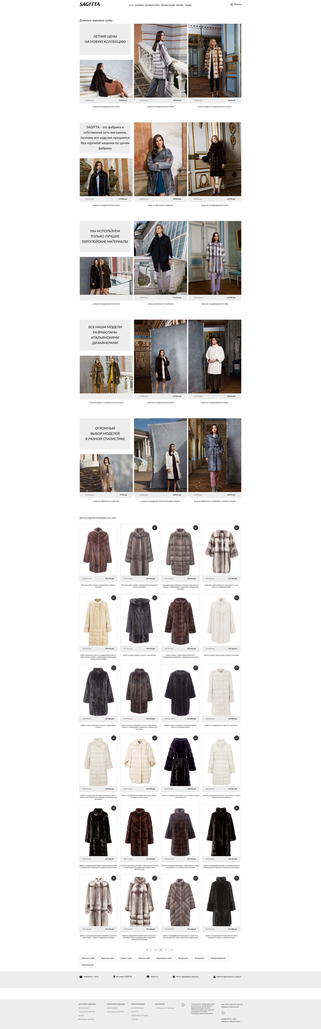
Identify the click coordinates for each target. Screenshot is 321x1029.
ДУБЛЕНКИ (139, 5)
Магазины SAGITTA (124, 977)
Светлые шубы (144, 958)
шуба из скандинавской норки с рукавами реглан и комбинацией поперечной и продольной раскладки (221, 866)
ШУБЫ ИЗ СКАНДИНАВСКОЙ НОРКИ (106, 304)
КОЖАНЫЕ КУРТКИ (152, 5)
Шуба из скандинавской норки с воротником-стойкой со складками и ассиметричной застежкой (180, 866)
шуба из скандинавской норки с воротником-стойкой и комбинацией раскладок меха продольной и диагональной (139, 867)
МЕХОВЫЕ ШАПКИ (168, 5)
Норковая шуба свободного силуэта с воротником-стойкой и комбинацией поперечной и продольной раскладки (180, 587)
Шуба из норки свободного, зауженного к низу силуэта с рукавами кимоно (180, 726)
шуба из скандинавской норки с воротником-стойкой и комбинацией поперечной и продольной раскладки (98, 866)
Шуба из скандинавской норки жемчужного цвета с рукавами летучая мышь (139, 796)
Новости (154, 977)
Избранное (237, 4)
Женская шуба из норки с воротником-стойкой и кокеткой (98, 586)
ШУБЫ (131, 5)
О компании (137, 1008)
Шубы (81, 1016)
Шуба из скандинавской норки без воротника (221, 725)
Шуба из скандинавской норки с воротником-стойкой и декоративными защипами (221, 796)
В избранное (142, 100)
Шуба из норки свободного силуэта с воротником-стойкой (98, 726)
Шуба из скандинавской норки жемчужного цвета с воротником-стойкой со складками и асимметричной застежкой (98, 797)
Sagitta (134, 1012)
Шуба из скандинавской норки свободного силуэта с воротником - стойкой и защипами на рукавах (98, 936)
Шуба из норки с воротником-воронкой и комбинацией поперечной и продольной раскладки (180, 656)
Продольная (183, 958)
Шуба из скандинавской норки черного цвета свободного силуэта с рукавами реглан (221, 936)
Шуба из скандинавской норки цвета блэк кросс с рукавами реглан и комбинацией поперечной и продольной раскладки (139, 937)
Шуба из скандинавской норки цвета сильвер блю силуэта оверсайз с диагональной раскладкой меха (180, 936)
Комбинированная (218, 958)
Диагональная (88, 965)
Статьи (134, 1019)
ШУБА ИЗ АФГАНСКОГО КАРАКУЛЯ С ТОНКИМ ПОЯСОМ (214, 501)
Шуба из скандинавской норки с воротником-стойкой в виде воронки (180, 796)
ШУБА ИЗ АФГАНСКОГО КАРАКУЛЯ (160, 205)
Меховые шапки (86, 1019)
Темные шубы (126, 958)
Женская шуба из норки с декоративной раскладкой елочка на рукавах (139, 586)
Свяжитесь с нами (91, 977)
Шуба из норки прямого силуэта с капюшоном (139, 655)
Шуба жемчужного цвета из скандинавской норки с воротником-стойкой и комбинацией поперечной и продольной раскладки (98, 657)
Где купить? (180, 100)
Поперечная (199, 958)
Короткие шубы (107, 958)
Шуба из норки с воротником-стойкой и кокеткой (221, 655)
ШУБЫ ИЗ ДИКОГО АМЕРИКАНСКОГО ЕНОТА (106, 402)
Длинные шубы (88, 958)
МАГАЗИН (179, 5)
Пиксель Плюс (235, 1021)
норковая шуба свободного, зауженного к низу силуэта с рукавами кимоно (221, 586)
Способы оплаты (139, 1016)
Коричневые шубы (164, 958)
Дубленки (83, 1008)
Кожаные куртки (86, 1012)
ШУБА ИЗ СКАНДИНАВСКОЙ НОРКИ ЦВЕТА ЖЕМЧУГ (160, 501)
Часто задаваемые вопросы (187, 977)
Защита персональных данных (228, 977)
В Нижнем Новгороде (166, 1008)
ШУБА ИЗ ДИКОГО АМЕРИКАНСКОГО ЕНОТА (214, 107)
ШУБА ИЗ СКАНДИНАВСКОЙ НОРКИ (160, 107)
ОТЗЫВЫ (188, 5)
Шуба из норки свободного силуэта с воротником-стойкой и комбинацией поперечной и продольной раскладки (139, 727)
